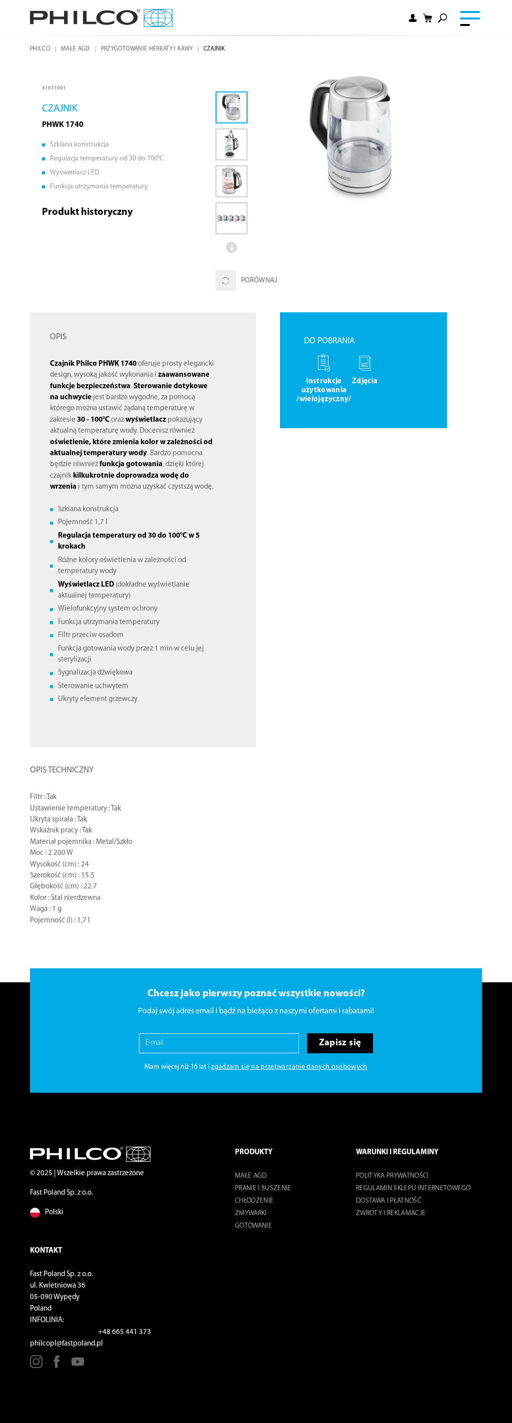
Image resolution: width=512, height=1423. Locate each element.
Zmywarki (251, 1213)
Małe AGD (75, 49)
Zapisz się (340, 1043)
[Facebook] (56, 1365)
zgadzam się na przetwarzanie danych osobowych (289, 1067)
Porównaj (259, 280)
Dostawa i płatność (389, 1201)
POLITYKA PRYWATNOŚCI (392, 1176)
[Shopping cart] (427, 18)
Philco (40, 49)
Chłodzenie (254, 1201)
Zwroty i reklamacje (391, 1213)
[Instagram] (36, 1365)
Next (231, 247)
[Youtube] (78, 1365)
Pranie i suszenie (263, 1188)
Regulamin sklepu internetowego (413, 1188)
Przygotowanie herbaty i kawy (147, 49)
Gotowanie (253, 1226)
